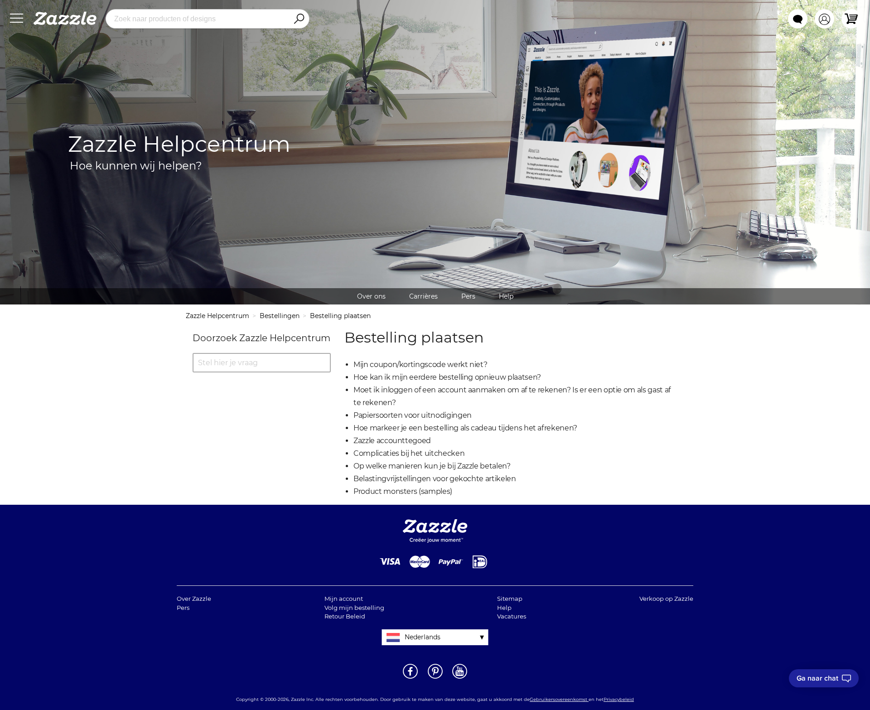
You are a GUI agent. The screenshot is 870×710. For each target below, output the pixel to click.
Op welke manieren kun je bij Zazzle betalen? (432, 466)
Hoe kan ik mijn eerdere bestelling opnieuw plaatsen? (447, 377)
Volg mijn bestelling (354, 607)
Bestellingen (280, 316)
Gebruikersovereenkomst (559, 699)
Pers (468, 296)
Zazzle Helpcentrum (217, 316)
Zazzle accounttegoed (392, 440)
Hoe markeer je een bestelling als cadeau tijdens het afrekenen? (465, 428)
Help (506, 296)
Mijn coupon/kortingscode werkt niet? (420, 364)
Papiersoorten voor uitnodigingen (412, 415)
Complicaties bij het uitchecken (408, 453)
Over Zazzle (194, 598)
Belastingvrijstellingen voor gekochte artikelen (434, 478)
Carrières (423, 296)
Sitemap (509, 598)
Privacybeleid (619, 699)
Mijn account (343, 598)
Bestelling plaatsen (340, 316)
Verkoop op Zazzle (666, 598)
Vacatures (511, 616)
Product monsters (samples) (402, 491)
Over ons (371, 296)
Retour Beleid (344, 616)
